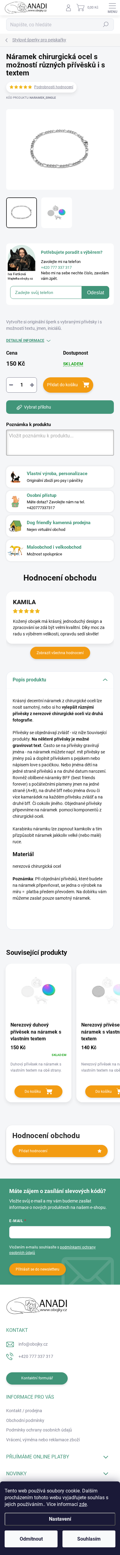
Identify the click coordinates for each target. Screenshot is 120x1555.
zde (83, 1504)
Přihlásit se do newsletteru (37, 1269)
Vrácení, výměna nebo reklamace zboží (43, 1439)
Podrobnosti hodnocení (53, 87)
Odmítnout (31, 1539)
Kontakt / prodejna (24, 1410)
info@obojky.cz (33, 1344)
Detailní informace (25, 340)
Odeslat (95, 292)
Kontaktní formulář (37, 1378)
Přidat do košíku (62, 384)
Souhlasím (89, 1539)
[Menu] (112, 7)
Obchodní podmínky (25, 1420)
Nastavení (60, 1519)
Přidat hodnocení (33, 1151)
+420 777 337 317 (35, 1356)
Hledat (105, 24)
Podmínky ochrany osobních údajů (39, 1429)
